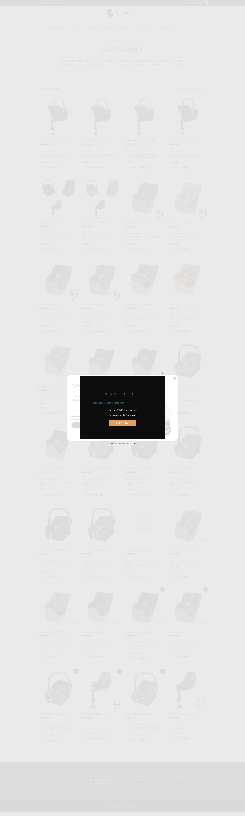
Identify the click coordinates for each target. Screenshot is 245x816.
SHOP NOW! (122, 423)
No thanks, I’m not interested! (122, 443)
